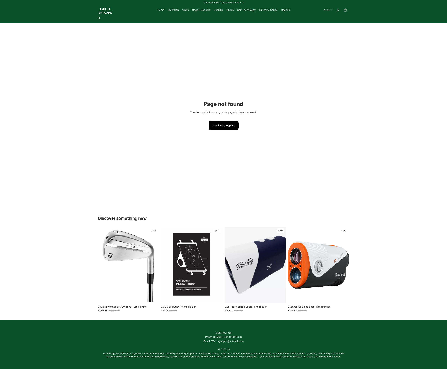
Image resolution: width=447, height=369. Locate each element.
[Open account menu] (338, 10)
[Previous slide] (103, 265)
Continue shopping (223, 125)
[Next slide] (154, 265)
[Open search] (99, 18)
